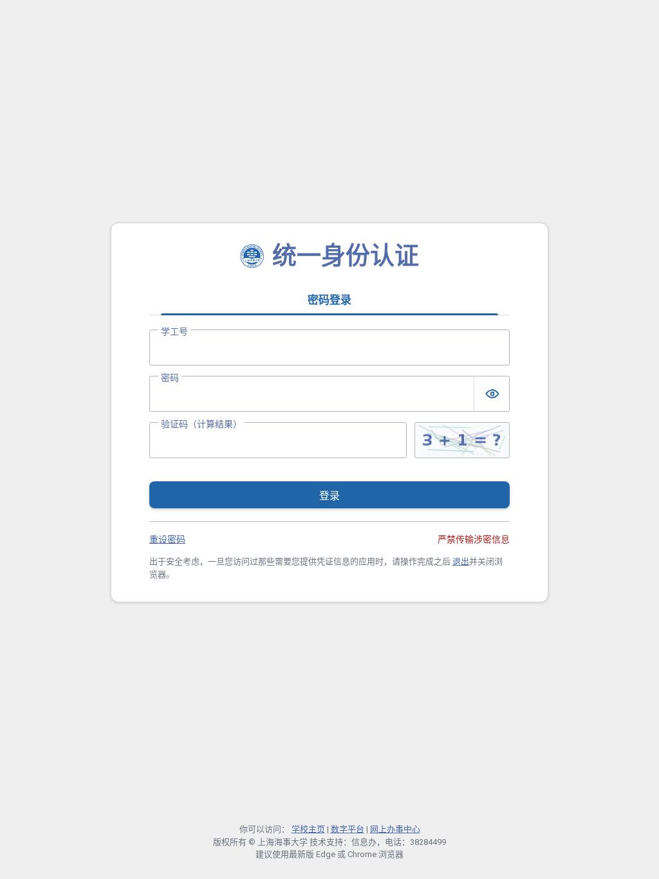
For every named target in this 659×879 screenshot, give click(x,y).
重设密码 (167, 539)
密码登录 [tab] (329, 300)
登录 (329, 495)
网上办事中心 (395, 829)
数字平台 (347, 829)
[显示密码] (492, 394)
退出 (460, 561)
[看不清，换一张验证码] (462, 440)
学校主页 (308, 829)
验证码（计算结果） (201, 424)
